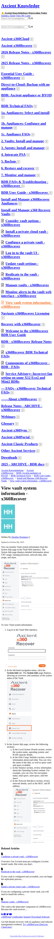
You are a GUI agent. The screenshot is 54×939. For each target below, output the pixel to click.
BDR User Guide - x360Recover (25, 192)
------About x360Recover (19, 399)
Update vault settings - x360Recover (19, 265)
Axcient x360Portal (16, 437)
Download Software (40, 917)
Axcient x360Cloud (15, 39)
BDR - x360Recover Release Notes (26, 342)
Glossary (7, 423)
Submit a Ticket (8, 15)
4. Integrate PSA (13, 154)
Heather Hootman (19, 537)
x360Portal (6, 917)
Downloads (9, 457)
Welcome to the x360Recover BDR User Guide (24, 333)
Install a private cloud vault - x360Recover (20, 886)
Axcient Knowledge (20, 5)
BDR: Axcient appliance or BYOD (26, 95)
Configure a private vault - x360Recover (19, 856)
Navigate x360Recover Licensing (25, 313)
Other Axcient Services (18, 450)
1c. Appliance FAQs (15, 134)
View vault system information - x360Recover (31, 481)
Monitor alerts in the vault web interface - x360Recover (26, 294)
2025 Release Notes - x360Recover (26, 63)
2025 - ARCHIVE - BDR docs (22, 464)
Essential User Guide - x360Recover (17, 75)
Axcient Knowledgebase (12, 470)
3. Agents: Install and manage (23, 148)
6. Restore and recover (18, 168)
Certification (17, 917)
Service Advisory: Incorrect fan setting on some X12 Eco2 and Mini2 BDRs (26, 377)
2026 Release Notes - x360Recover (26, 52)
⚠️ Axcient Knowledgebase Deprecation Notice (24, 13)
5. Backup (9, 161)
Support (27, 917)
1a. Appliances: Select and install (25, 113)
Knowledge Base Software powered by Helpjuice (27, 936)
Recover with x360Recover (21, 324)
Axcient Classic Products (19, 444)
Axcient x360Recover (17, 45)
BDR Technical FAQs (17, 106)
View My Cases (23, 15)
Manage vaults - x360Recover (27, 285)
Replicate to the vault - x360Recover (20, 276)
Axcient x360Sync (14, 430)
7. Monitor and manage (18, 175)
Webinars (8, 417)
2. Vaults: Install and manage (22, 141)
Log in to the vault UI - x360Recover (20, 255)
